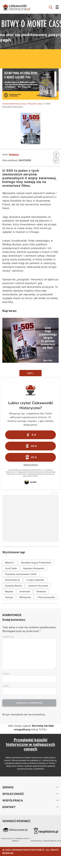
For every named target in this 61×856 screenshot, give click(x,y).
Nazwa (6, 674)
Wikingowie (25, 597)
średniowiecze (12, 580)
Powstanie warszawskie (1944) (21, 574)
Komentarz (8, 637)
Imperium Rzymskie (38, 585)
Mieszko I (10, 562)
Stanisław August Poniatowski (36, 562)
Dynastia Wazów (13, 585)
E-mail (6, 686)
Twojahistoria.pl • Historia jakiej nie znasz (46, 841)
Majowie (9, 591)
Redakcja (14, 154)
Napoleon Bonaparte (33, 568)
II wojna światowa (35, 580)
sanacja (9, 597)
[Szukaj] (50, 7)
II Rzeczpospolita (46, 597)
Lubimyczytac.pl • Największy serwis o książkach (15, 839)
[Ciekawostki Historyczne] (18, 7)
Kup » (30, 373)
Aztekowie (24, 591)
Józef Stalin (11, 568)
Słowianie (41, 591)
